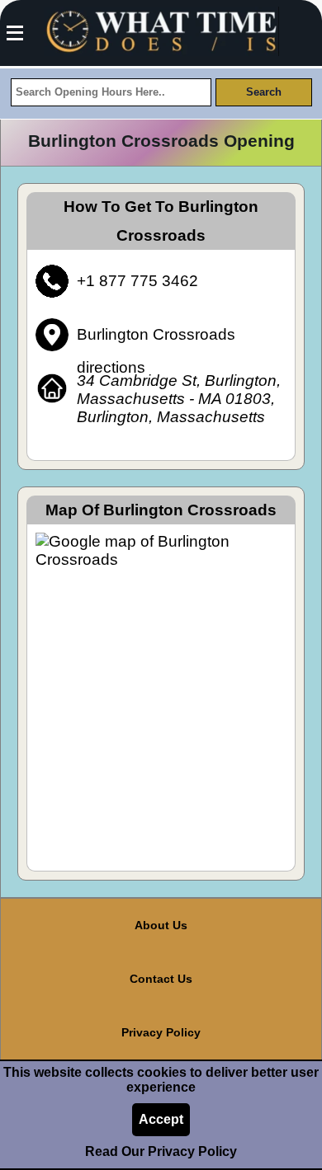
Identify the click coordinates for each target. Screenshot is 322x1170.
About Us (161, 925)
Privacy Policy (161, 1032)
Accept (161, 1119)
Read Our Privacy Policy (161, 1151)
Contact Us (161, 978)
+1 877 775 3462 (137, 280)
